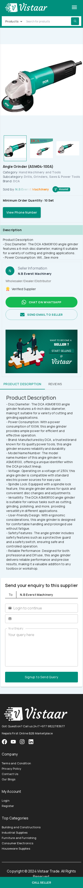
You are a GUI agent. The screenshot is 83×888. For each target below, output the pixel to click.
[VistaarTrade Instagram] (13, 741)
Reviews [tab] (55, 384)
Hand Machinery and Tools (40, 172)
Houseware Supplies (16, 848)
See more (51, 257)
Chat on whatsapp (45, 302)
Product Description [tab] (22, 384)
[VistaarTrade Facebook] (4, 741)
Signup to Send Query (41, 677)
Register (8, 806)
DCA (16, 181)
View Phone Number (21, 212)
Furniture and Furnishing (19, 838)
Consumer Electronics (17, 843)
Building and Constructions (21, 827)
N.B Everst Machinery (32, 189)
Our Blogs (8, 779)
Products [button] (11, 21)
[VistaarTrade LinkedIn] (31, 741)
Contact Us (10, 774)
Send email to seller (45, 315)
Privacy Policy (11, 769)
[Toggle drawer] (74, 7)
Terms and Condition (16, 763)
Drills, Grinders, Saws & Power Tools (52, 176)
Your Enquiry (15, 628)
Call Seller (41, 882)
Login (6, 801)
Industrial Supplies (14, 832)
